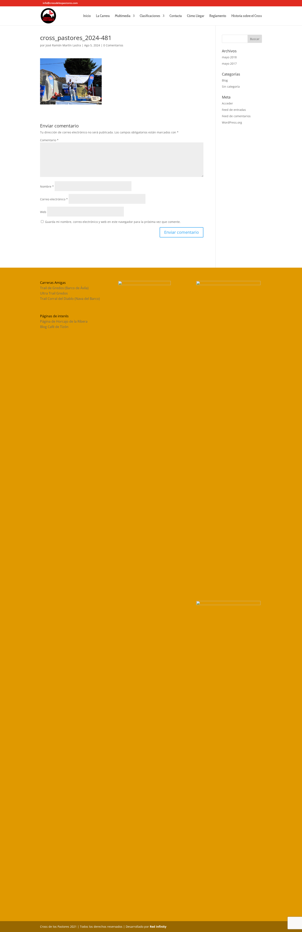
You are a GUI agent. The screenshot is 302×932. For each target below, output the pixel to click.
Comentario (49, 140)
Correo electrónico (54, 199)
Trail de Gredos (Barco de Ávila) (64, 288)
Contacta (175, 16)
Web (43, 212)
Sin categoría (231, 86)
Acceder (227, 103)
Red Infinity (158, 927)
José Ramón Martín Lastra (63, 45)
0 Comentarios (113, 45)
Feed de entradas (234, 110)
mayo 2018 (229, 57)
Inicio (87, 16)
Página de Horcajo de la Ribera (64, 321)
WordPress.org (232, 122)
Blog (225, 80)
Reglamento (217, 16)
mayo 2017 (229, 63)
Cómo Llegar (195, 16)
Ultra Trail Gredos (54, 293)
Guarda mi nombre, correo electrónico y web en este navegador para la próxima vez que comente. (113, 222)
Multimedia (122, 16)
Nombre (47, 186)
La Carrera (103, 16)
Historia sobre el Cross (246, 16)
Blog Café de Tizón (54, 326)
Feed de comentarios (236, 116)
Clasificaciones (150, 16)
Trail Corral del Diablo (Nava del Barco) (70, 298)
